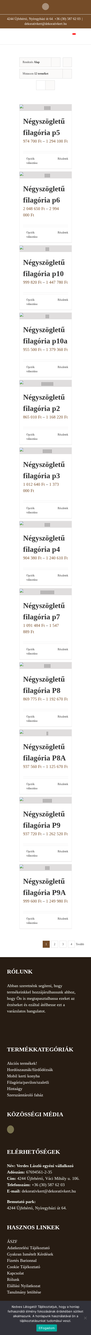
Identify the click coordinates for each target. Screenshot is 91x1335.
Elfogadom (47, 1328)
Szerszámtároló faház (25, 1095)
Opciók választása (31, 161)
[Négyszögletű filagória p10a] (46, 316)
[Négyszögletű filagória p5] (46, 107)
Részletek (63, 158)
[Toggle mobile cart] (70, 35)
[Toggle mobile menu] (82, 35)
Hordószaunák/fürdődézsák (30, 1069)
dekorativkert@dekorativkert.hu (45, 24)
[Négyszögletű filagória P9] (46, 800)
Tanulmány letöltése (24, 1292)
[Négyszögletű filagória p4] (46, 524)
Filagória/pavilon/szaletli (28, 1082)
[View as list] (50, 85)
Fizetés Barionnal (22, 1260)
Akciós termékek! (22, 1063)
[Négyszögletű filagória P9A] (46, 867)
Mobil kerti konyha (23, 1076)
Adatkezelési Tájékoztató (28, 1247)
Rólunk (13, 1279)
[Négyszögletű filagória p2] (46, 383)
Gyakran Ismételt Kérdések (30, 1254)
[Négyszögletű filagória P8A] (46, 733)
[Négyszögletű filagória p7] (46, 591)
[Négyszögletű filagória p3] (46, 451)
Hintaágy (14, 1088)
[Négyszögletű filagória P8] (46, 665)
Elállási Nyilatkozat (23, 1285)
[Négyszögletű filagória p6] (46, 175)
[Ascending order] (67, 62)
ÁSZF (12, 1241)
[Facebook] (10, 1129)
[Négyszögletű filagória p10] (46, 248)
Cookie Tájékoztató (23, 1266)
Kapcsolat (15, 1273)
